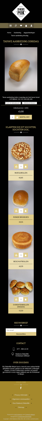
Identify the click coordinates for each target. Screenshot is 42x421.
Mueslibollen (21, 173)
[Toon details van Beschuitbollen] (21, 242)
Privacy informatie (21, 395)
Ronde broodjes (21, 217)
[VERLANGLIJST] (21, 25)
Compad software (30, 414)
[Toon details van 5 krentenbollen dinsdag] (21, 286)
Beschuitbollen (20, 261)
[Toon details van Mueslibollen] (21, 153)
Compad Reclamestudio (24, 416)
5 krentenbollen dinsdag (21, 306)
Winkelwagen (26, 25)
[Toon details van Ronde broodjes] (21, 198)
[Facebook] (21, 388)
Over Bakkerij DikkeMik (21, 403)
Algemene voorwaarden (21, 399)
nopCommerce (18, 414)
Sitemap (21, 407)
